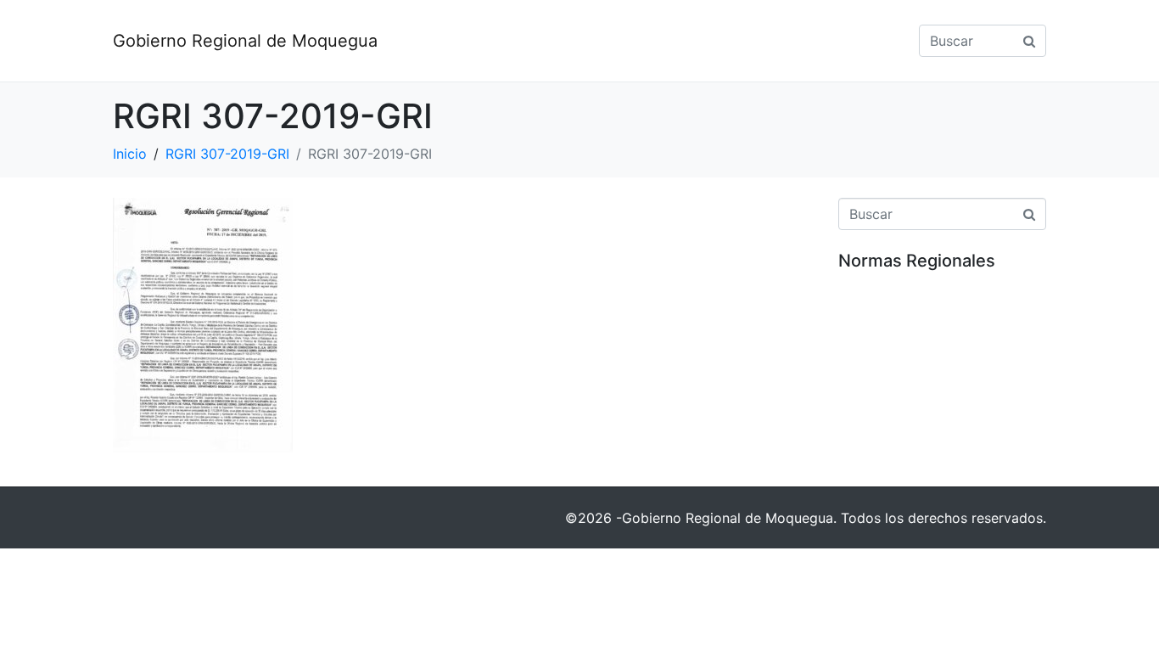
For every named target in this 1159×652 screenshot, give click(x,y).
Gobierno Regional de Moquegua (245, 41)
